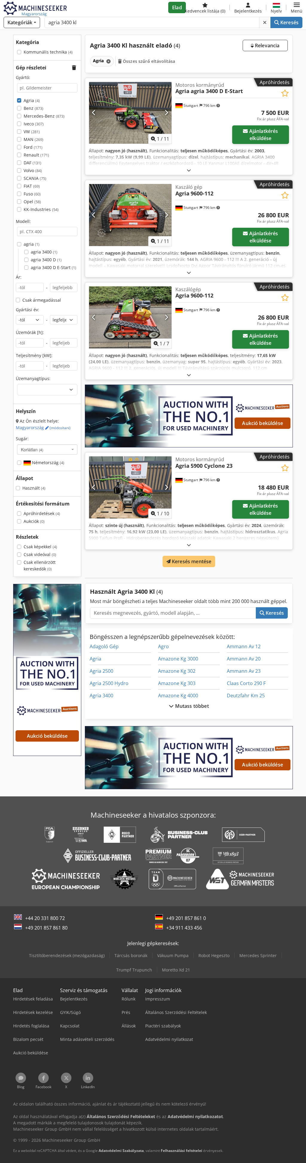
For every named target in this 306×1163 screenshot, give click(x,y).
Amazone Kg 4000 (178, 695)
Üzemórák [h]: (30, 332)
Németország (47, 462)
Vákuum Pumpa (173, 955)
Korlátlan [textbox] (32, 450)
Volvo (33, 170)
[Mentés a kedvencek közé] (285, 93)
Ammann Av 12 (244, 646)
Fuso (32, 194)
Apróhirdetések (42, 513)
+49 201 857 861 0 (186, 918)
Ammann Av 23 (244, 671)
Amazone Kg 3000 (178, 658)
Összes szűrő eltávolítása (148, 61)
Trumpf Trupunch (134, 970)
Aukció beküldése (262, 423)
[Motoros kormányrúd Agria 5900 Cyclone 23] (130, 487)
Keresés (289, 22)
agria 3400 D (46, 259)
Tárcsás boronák (130, 955)
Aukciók (34, 521)
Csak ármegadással (41, 300)
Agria (32, 100)
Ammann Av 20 (244, 658)
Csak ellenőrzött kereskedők (40, 565)
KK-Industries (41, 209)
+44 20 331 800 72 (45, 918)
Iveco (34, 124)
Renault (36, 155)
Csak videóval (40, 554)
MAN (33, 139)
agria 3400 (44, 252)
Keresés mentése (191, 561)
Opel (32, 201)
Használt (33, 488)
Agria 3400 (101, 695)
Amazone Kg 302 (176, 671)
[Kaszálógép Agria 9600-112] (130, 317)
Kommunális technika (48, 52)
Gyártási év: (27, 309)
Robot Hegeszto (214, 955)
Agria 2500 (101, 671)
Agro (163, 646)
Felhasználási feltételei (181, 1150)
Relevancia (267, 45)
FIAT (32, 186)
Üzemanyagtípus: (33, 378)
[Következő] (166, 113)
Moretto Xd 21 (176, 970)
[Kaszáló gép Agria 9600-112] (130, 215)
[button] (296, 7)
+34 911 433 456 (184, 927)
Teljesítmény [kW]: (34, 355)
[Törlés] (264, 22)
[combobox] (47, 449)
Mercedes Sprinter (258, 955)
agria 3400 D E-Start (53, 267)
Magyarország (43, 427)
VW (32, 131)
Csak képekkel (40, 546)
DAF (32, 163)
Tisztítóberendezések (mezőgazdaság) (67, 955)
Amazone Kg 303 (176, 683)
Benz (33, 108)
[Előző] (94, 113)
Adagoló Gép (104, 646)
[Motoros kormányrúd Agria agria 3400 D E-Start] (130, 113)
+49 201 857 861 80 (46, 927)
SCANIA (35, 178)
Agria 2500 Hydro (109, 683)
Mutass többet (191, 706)
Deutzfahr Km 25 (246, 695)
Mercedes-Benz (44, 116)
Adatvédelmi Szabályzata (121, 1150)
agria (31, 244)
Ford (33, 147)
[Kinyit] (189, 170)
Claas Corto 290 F (246, 683)
